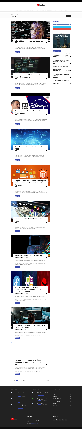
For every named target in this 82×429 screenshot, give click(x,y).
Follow (68, 26)
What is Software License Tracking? (29, 255)
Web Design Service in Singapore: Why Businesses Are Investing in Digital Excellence (60, 68)
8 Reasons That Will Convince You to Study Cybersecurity (29, 76)
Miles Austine (19, 42)
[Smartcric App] (35, 404)
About (36, 0)
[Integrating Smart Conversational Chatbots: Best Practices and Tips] (30, 352)
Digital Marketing (55, 70)
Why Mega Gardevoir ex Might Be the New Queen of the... (23, 394)
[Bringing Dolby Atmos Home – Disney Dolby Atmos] (30, 103)
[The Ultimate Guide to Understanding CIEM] (30, 139)
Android (32, 10)
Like (69, 24)
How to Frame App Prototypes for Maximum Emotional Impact (61, 61)
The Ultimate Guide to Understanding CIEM (29, 148)
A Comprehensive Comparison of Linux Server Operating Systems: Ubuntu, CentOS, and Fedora (30, 289)
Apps (37, 10)
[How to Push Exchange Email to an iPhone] (35, 399)
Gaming (55, 10)
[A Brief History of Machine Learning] (30, 31)
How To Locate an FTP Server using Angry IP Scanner (44, 393)
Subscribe (68, 29)
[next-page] (26, 380)
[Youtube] (70, 1)
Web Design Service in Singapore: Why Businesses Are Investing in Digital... (23, 405)
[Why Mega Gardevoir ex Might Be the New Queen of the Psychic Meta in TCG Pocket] (14, 394)
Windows (26, 10)
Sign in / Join (22, 0)
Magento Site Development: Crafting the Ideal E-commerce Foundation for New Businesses (30, 183)
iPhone (42, 10)
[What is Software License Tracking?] (30, 246)
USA (25, 0)
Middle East (32, 0)
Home (16, 10)
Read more (17, 52)
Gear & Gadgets (63, 10)
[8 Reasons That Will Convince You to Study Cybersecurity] (30, 67)
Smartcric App (41, 403)
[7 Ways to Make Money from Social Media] (30, 211)
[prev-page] (12, 380)
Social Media (48, 10)
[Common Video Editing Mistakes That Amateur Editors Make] (30, 318)
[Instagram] (64, 1)
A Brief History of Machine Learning (29, 41)
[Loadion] (41, 5)
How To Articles (41, 395)
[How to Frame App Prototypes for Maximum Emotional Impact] (14, 400)
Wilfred (56, 83)
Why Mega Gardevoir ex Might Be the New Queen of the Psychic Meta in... (62, 54)
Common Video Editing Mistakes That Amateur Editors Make (30, 326)
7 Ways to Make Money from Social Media (28, 220)
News (20, 10)
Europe (28, 0)
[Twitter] (66, 1)
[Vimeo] (68, 1)
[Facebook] (62, 1)
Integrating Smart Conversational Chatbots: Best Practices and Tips (28, 361)
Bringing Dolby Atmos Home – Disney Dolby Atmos (30, 112)
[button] (69, 10)
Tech (15, 14)
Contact (39, 0)
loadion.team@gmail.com (35, 423)
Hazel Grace (19, 186)
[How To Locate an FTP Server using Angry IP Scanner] (35, 393)
